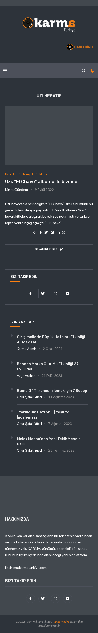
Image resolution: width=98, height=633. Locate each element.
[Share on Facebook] (41, 232)
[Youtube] (67, 293)
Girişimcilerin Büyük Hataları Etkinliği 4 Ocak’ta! (51, 339)
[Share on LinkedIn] (58, 232)
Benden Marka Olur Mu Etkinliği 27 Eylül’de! (48, 366)
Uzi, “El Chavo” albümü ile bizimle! (42, 181)
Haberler (11, 174)
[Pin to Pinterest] (52, 232)
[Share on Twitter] (46, 232)
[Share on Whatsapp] (63, 232)
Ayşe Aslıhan (26, 375)
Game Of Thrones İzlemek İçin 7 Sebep (52, 390)
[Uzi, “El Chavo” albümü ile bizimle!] (49, 135)
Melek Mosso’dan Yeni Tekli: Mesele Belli (49, 441)
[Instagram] (56, 293)
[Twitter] (43, 293)
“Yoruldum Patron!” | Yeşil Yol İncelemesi (43, 415)
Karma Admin (27, 349)
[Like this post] (34, 232)
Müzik (43, 174)
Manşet (28, 174)
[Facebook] (31, 293)
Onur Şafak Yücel (29, 397)
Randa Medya (61, 621)
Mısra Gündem (16, 189)
